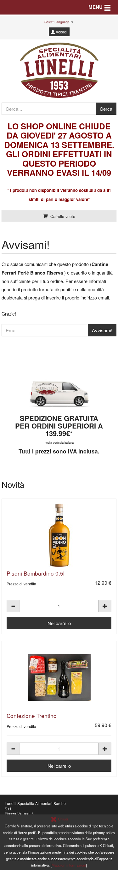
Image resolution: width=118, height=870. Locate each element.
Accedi (61, 31)
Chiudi (62, 818)
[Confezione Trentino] (59, 677)
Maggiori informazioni (69, 864)
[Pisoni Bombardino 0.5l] (59, 535)
